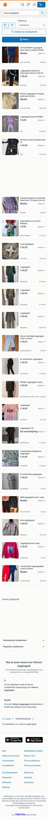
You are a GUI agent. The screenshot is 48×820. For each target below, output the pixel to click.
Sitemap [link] (6, 787)
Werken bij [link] (28, 772)
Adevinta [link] (28, 777)
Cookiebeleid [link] (8, 765)
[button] (28, 4)
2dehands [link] (6, 782)
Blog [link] (4, 751)
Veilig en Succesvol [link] (10, 756)
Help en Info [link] (29, 756)
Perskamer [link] (7, 777)
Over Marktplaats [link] (10, 772)
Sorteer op (22, 21)
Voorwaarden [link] (8, 760)
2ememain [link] (29, 782)
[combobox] (21, 13)
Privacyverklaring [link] (32, 760)
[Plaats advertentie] (41, 4)
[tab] (5, 25)
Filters (25, 39)
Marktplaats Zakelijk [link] (33, 751)
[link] (5, 4)
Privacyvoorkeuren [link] (32, 765)
